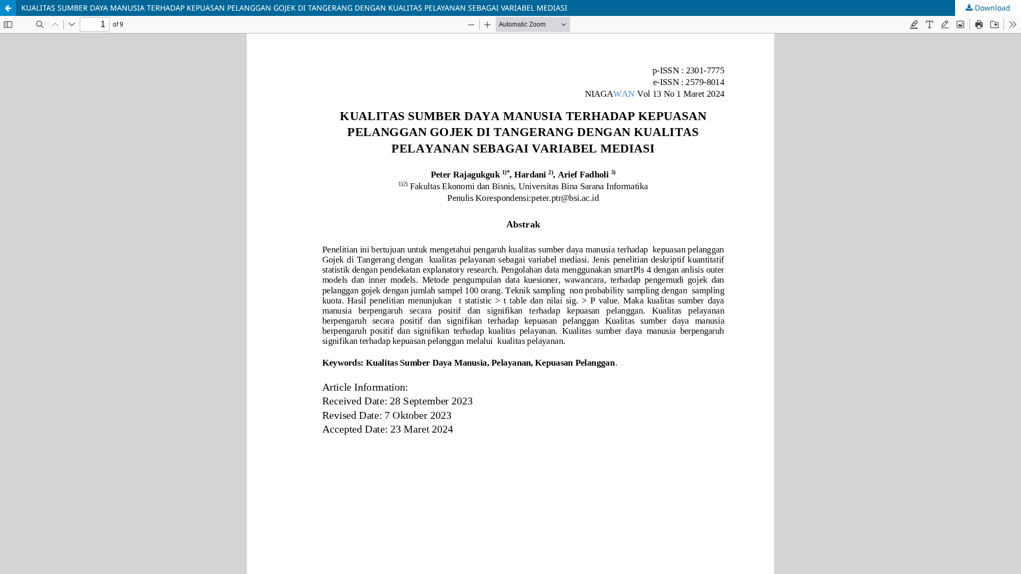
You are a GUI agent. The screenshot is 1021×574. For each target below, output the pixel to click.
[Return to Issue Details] (8, 8)
